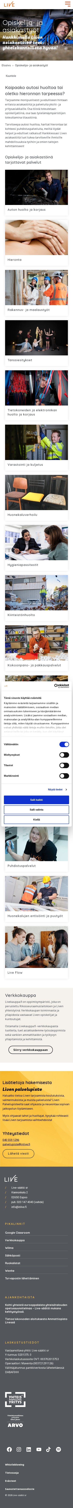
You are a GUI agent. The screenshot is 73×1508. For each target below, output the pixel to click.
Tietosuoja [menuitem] (12, 1472)
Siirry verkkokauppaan (30, 1050)
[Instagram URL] (20, 1450)
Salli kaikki (36, 799)
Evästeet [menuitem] (10, 1480)
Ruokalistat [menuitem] (12, 1263)
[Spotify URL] (59, 1450)
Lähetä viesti (18, 1153)
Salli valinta (36, 809)
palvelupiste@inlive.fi (16, 1144)
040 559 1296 (11, 1140)
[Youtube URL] (39, 1450)
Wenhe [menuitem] (9, 1270)
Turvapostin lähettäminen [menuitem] (22, 1278)
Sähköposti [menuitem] (12, 1255)
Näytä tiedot (55, 789)
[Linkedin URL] (30, 1450)
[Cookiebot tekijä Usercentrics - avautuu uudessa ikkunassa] (54, 686)
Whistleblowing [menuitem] (14, 1464)
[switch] (64, 755)
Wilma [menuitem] (9, 1248)
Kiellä (36, 819)
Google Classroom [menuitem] (17, 1232)
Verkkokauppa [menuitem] (15, 1240)
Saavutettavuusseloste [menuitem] (19, 1489)
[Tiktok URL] (49, 1450)
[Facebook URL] (10, 1450)
